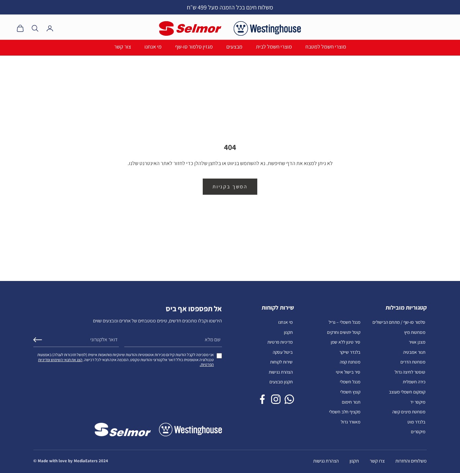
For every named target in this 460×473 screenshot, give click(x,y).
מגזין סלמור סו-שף (194, 46)
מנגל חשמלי (350, 382)
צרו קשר (377, 461)
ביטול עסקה (283, 352)
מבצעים (234, 46)
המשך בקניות (230, 186)
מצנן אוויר (417, 342)
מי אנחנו (153, 46)
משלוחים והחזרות (411, 461)
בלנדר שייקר (349, 352)
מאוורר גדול (350, 422)
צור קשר (122, 46)
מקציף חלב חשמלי (344, 412)
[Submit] (37, 339)
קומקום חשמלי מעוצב (407, 392)
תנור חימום (351, 402)
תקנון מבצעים (281, 382)
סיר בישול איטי (348, 372)
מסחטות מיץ (414, 332)
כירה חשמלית (414, 382)
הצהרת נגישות (281, 372)
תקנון (288, 332)
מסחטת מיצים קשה (408, 412)
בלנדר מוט (416, 422)
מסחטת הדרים (412, 362)
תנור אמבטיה (414, 352)
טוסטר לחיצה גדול (410, 372)
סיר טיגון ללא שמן (345, 342)
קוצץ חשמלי (350, 392)
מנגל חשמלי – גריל (344, 322)
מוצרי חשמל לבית (274, 46)
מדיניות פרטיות (280, 342)
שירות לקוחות (281, 362)
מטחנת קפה (350, 362)
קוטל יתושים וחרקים (343, 332)
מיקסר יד (417, 402)
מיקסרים (418, 432)
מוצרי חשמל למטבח (325, 46)
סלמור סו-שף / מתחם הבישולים (398, 322)
